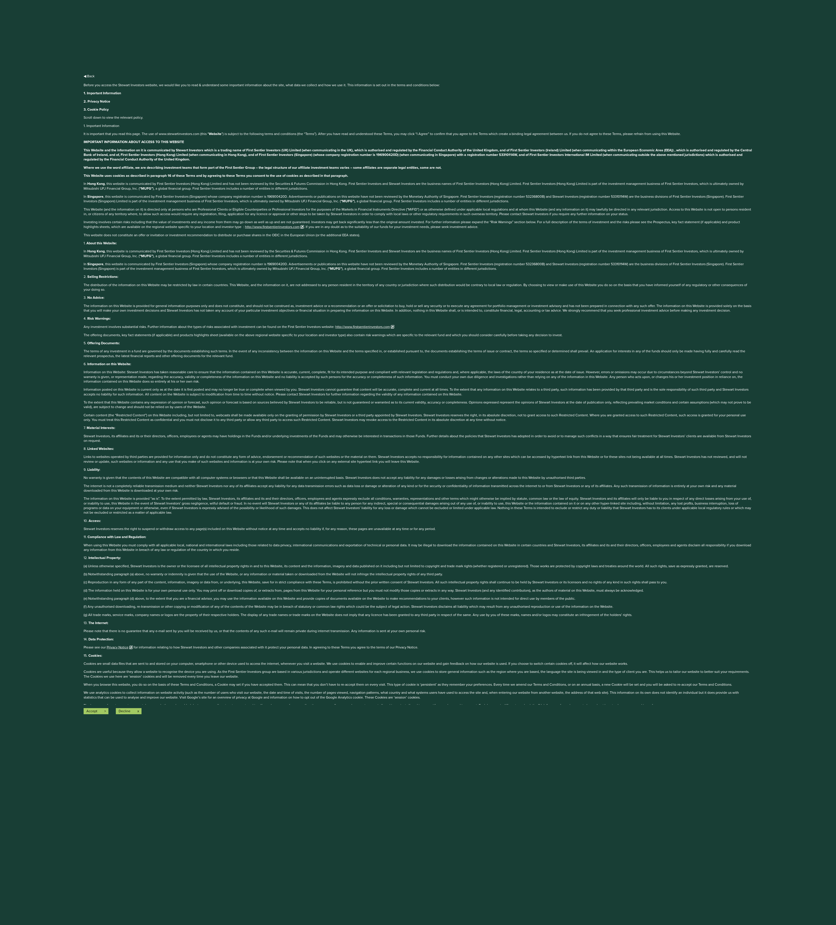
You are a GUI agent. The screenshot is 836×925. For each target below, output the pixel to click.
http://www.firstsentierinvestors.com (272, 227)
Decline (124, 711)
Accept (91, 711)
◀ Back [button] (89, 76)
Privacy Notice (117, 647)
